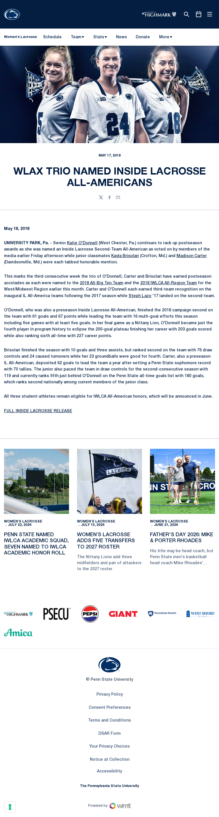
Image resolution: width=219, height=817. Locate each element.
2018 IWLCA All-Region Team (168, 283)
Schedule (52, 37)
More (164, 37)
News (121, 37)
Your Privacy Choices (109, 746)
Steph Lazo (140, 296)
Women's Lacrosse (23, 521)
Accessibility (109, 771)
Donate (142, 38)
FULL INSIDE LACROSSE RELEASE (38, 411)
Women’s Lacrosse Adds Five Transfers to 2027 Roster (106, 540)
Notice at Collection (109, 760)
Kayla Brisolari (125, 256)
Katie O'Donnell (82, 243)
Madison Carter (192, 256)
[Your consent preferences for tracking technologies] (10, 807)
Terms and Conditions (109, 720)
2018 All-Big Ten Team (101, 283)
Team (76, 37)
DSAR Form (109, 734)
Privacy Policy (109, 694)
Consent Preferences (110, 708)
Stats (98, 37)
